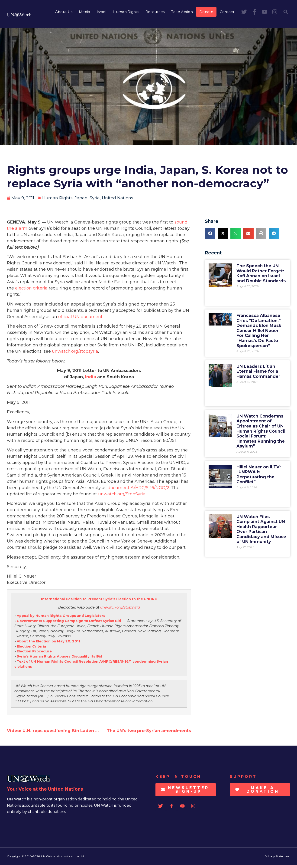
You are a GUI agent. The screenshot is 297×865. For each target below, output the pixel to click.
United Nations (117, 198)
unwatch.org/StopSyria (121, 494)
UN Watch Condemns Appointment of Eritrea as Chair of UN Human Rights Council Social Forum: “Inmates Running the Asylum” (260, 431)
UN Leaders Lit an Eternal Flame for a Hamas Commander (258, 371)
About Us (63, 12)
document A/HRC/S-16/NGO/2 (138, 487)
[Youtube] (264, 12)
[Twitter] (244, 12)
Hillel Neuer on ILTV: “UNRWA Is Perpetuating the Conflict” (258, 474)
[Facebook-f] (254, 12)
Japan (81, 198)
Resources (155, 12)
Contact (227, 12)
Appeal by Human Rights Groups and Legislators (61, 616)
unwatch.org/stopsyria (75, 351)
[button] (285, 11)
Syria (95, 198)
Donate (206, 12)
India (90, 376)
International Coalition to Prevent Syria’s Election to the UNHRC (99, 599)
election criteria (31, 288)
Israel (102, 12)
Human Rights (126, 12)
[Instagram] (275, 12)
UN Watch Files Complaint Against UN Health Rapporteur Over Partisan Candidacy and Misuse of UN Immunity (261, 529)
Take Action (182, 12)
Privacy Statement (277, 856)
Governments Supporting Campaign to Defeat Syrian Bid (69, 621)
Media (84, 12)
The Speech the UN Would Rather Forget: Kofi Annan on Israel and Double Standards (261, 273)
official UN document (80, 316)
